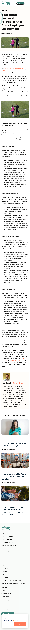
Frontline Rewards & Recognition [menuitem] (10, 549)
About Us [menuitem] (4, 590)
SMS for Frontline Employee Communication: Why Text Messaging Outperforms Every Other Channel (13, 511)
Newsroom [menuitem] (4, 568)
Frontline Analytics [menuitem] (6, 555)
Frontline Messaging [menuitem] (7, 536)
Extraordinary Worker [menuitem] (7, 600)
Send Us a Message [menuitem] (6, 610)
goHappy (3, 449)
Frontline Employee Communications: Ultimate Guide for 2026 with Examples (14, 443)
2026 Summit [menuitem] (5, 597)
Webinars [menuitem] (4, 571)
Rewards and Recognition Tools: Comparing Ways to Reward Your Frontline (14, 476)
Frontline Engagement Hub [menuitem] (8, 545)
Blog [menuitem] (2, 565)
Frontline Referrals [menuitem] (6, 552)
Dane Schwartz (19, 383)
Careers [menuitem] (3, 603)
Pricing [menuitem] (3, 558)
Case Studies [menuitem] (4, 574)
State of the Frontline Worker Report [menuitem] (11, 580)
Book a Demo (20, 3)
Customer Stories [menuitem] (6, 593)
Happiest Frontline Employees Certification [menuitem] (13, 583)
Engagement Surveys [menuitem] (7, 542)
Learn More (17, 620)
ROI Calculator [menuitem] (5, 577)
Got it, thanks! (20, 624)
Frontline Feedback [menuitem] (6, 539)
